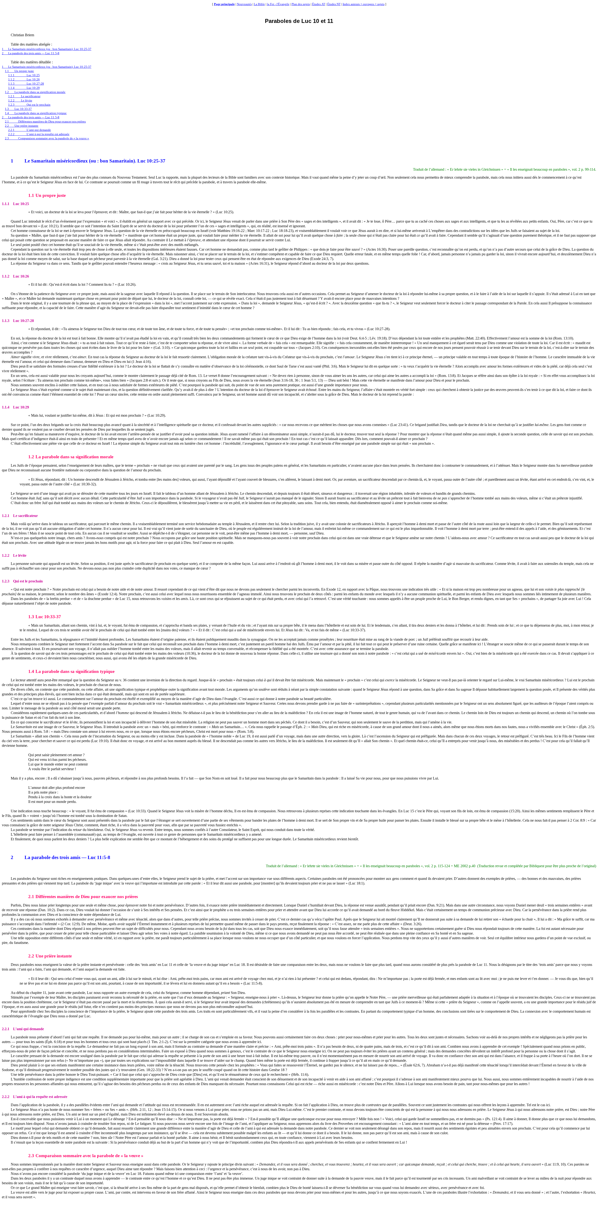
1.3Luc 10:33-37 (18, 109)
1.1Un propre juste (19, 71)
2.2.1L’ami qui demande (29, 130)
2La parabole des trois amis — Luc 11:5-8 (30, 53)
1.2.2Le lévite (20, 100)
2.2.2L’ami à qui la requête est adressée (38, 134)
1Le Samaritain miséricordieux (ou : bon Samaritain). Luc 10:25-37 (46, 49)
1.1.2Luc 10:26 (24, 79)
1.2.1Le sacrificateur (24, 96)
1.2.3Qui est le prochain (29, 104)
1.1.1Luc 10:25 (24, 75)
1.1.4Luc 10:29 (24, 88)
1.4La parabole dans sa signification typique (36, 113)
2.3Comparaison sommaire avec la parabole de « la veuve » (47, 138)
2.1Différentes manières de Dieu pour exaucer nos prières (45, 121)
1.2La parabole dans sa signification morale (35, 92)
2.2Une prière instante (21, 125)
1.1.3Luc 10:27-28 (26, 83)
